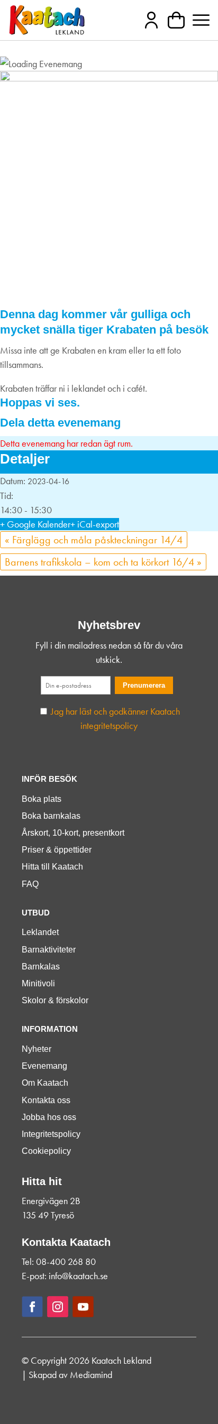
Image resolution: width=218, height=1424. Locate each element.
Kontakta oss (46, 1100)
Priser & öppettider (57, 849)
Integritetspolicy (51, 1134)
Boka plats (41, 798)
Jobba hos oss (49, 1117)
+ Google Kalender (35, 524)
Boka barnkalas (51, 815)
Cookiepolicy (46, 1150)
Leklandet (40, 932)
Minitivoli (38, 983)
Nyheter (36, 1048)
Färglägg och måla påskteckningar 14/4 (94, 540)
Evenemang (44, 1065)
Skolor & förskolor (55, 1000)
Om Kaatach (45, 1082)
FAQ (30, 884)
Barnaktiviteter (49, 949)
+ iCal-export (94, 524)
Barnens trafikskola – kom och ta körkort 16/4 (103, 562)
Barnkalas (41, 966)
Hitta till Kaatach (52, 866)
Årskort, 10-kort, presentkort (73, 832)
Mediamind (91, 1374)
